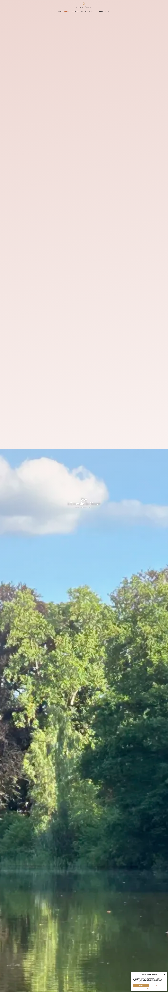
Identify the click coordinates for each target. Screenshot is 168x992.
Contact (107, 11)
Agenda (101, 11)
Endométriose (89, 11)
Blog (95, 11)
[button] (164, 974)
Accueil (60, 11)
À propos (66, 11)
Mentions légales (144, 988)
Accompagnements (76, 11)
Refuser (157, 985)
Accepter (141, 985)
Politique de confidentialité (152, 988)
